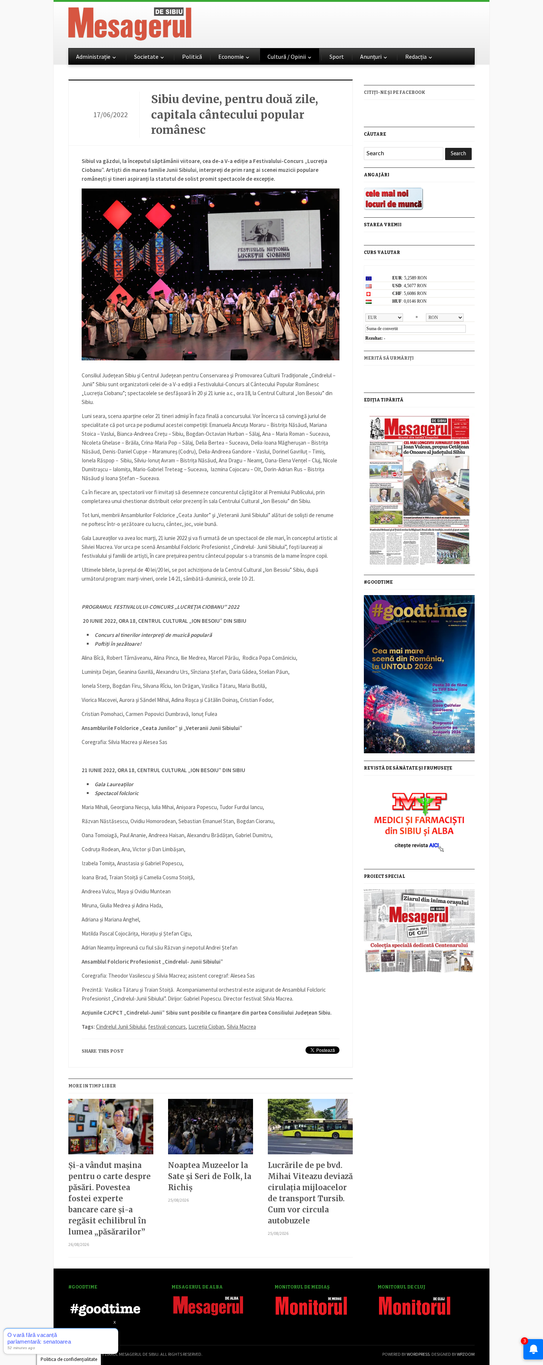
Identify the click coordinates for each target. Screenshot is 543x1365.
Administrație (93, 56)
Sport (336, 56)
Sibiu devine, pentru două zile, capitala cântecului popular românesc (234, 114)
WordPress (418, 1354)
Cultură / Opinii (286, 56)
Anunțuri (371, 56)
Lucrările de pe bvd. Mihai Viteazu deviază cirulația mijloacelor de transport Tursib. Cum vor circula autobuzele (310, 1193)
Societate (146, 56)
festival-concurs (167, 1026)
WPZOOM (466, 1354)
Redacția (416, 56)
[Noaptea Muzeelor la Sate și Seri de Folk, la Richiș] (210, 1129)
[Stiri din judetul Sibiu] (129, 22)
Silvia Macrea (241, 1026)
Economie (231, 56)
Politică (192, 56)
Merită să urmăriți (389, 358)
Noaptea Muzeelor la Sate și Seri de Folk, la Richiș (209, 1176)
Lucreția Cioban (206, 1026)
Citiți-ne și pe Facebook (394, 92)
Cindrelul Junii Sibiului (121, 1026)
